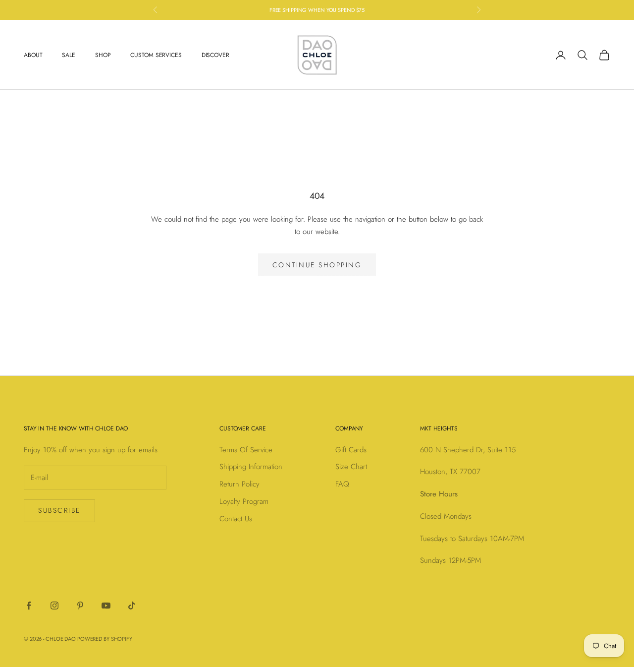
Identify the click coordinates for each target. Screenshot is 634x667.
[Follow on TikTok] (132, 605)
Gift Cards (351, 449)
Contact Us (235, 518)
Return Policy (239, 484)
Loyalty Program (243, 501)
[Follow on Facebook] (29, 605)
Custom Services (155, 55)
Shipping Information (250, 466)
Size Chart (351, 466)
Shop (103, 55)
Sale (68, 55)
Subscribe (59, 510)
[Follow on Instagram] (54, 605)
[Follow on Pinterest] (80, 605)
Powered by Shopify (104, 639)
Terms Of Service (245, 449)
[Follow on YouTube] (106, 605)
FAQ (342, 484)
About (33, 55)
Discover (215, 55)
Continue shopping (317, 265)
